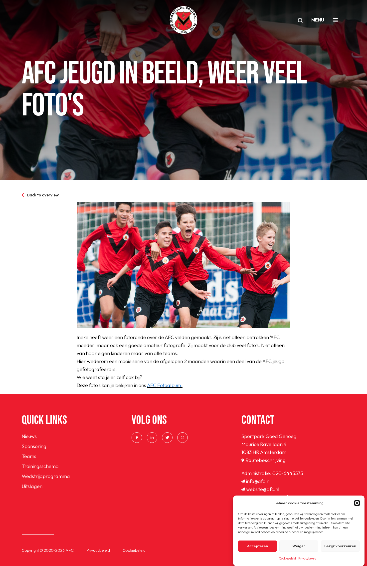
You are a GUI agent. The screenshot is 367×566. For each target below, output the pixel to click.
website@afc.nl (262, 489)
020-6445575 (287, 473)
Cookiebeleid (287, 558)
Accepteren (257, 546)
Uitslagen (32, 486)
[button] (357, 503)
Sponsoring (34, 446)
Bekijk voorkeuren (340, 546)
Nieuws (29, 436)
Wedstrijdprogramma (46, 476)
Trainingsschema (40, 466)
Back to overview (43, 194)
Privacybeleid (307, 558)
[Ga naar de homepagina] (183, 20)
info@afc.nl (258, 481)
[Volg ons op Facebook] (137, 437)
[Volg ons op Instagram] (182, 437)
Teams (29, 456)
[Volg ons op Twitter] (167, 437)
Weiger (298, 546)
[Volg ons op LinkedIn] (152, 437)
